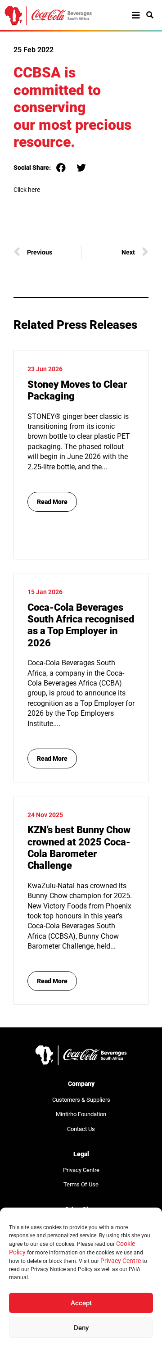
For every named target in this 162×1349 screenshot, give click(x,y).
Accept (81, 1303)
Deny (81, 1328)
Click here (27, 189)
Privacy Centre (120, 1260)
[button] (61, 168)
